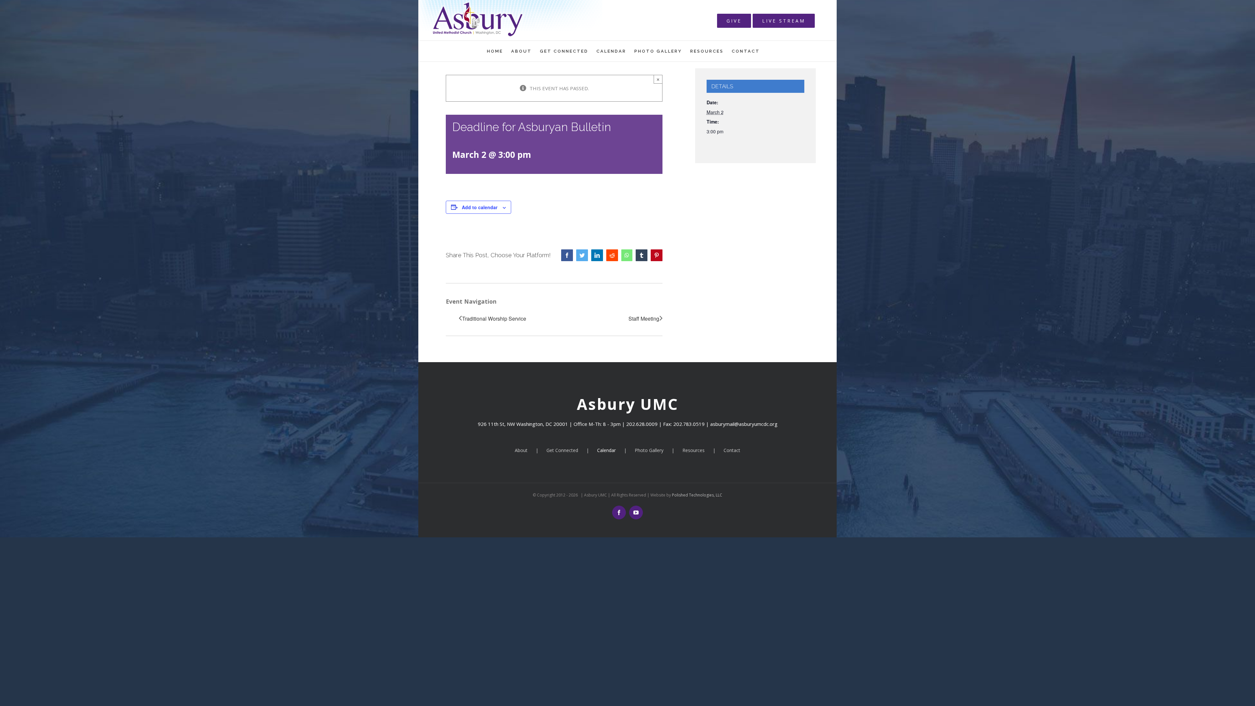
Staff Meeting (643, 318)
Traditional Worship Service (494, 318)
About (521, 450)
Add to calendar (479, 207)
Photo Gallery (649, 450)
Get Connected (562, 450)
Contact (732, 450)
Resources (693, 450)
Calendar (606, 450)
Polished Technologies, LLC (696, 495)
